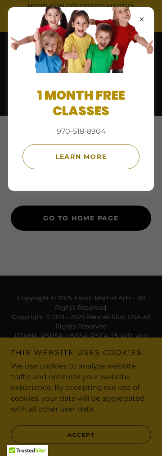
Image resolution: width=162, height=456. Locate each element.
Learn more (81, 157)
